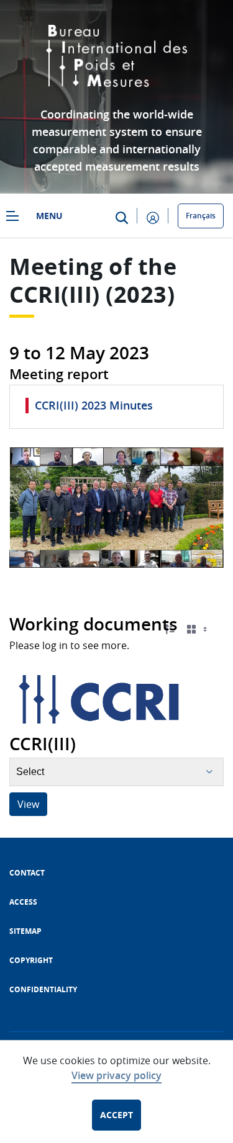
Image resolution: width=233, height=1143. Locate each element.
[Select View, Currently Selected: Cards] (198, 629)
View (28, 804)
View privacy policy (116, 1075)
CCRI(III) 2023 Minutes (94, 405)
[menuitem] (27, 872)
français (201, 215)
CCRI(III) (54, 294)
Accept (116, 1115)
